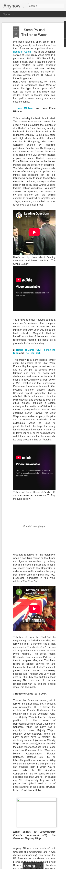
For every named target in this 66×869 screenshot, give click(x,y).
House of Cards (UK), (28, 349)
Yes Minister (25, 108)
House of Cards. (22, 51)
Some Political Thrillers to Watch (34, 32)
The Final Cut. (32, 353)
